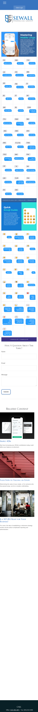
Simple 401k (5, 441)
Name (3, 351)
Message (4, 374)
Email (3, 363)
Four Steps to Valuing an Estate (15, 480)
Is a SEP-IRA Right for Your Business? (13, 520)
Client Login (19, 7)
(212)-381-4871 (14, 710)
